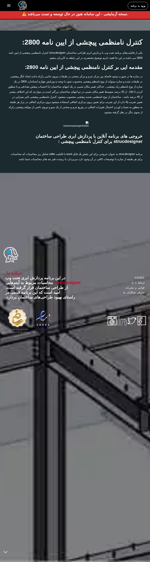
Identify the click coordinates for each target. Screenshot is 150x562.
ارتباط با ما (138, 282)
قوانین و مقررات (135, 287)
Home (140, 277)
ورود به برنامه (138, 5)
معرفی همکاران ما (134, 292)
